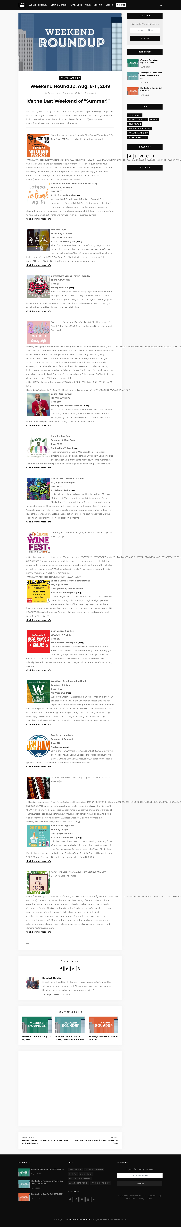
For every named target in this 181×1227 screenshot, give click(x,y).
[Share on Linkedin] (72, 968)
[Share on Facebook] (61, 968)
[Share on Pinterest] (78, 968)
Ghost (124, 1219)
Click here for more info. (38, 219)
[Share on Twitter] (67, 968)
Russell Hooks (55, 93)
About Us (152, 1196)
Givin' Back (76, 5)
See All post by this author (55, 994)
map (77, 195)
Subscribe (145, 38)
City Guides (135, 115)
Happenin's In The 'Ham (80, 1219)
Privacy (141, 1199)
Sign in (109, 5)
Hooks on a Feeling (140, 128)
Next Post (114, 1137)
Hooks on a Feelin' (138, 1196)
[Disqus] (70, 1088)
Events (154, 120)
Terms (149, 1199)
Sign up (121, 5)
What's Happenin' (38, 5)
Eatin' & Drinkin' (59, 5)
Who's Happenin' (93, 5)
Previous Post (28, 1137)
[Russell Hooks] (32, 984)
